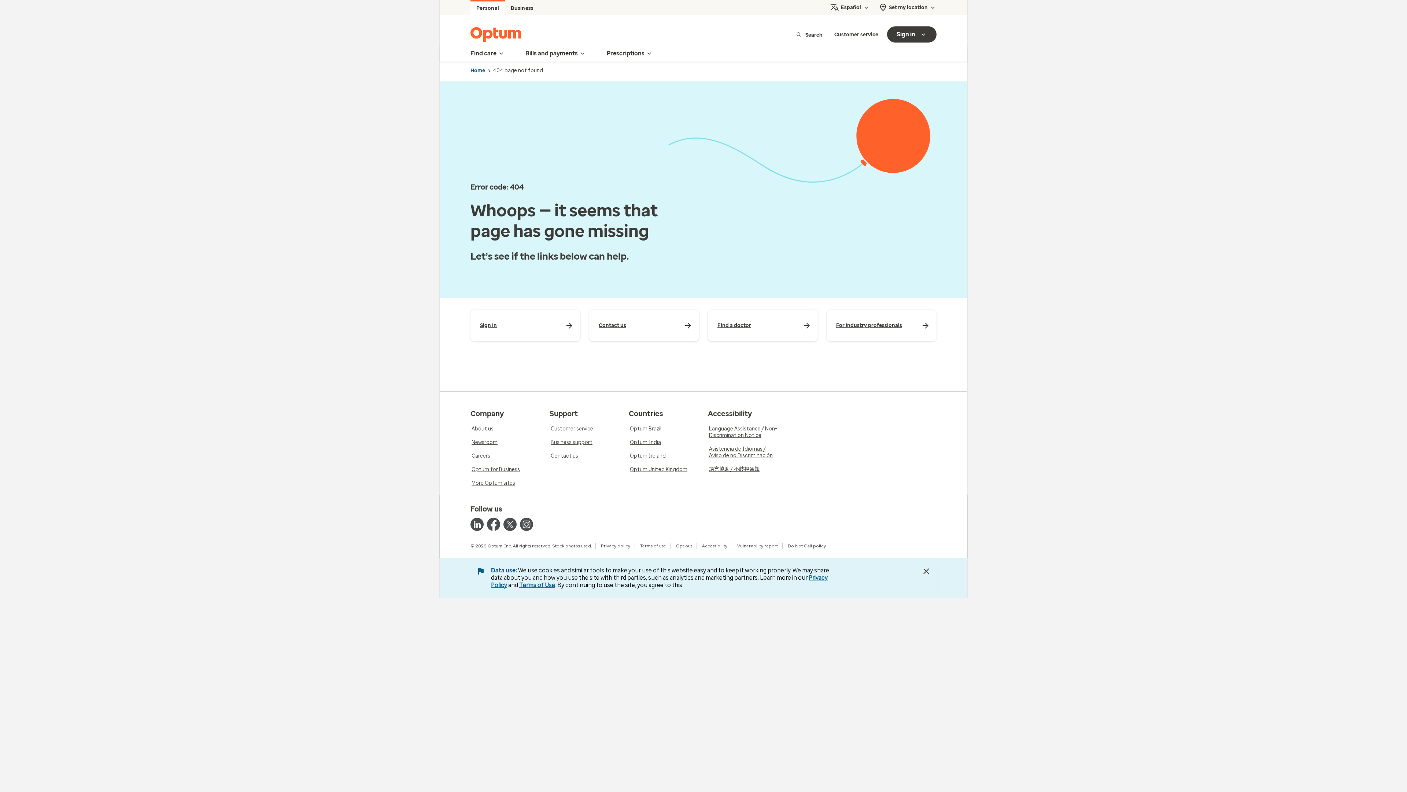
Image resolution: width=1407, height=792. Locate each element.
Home (477, 70)
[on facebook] (493, 524)
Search (814, 34)
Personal (487, 8)
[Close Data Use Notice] (926, 571)
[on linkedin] (477, 524)
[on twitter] (510, 524)
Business (522, 8)
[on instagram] (526, 524)
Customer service (856, 35)
